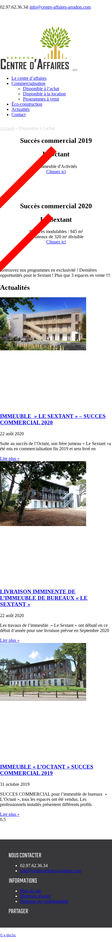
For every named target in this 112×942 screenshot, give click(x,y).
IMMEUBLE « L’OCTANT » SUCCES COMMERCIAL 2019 (46, 770)
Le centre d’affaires (29, 78)
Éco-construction (26, 104)
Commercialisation (28, 83)
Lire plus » (10, 458)
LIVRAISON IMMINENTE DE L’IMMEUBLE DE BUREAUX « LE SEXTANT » (44, 598)
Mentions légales (35, 896)
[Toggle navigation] (75, 70)
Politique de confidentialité (44, 901)
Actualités (20, 109)
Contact (18, 114)
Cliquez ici (56, 171)
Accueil (7, 128)
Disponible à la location (44, 93)
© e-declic (8, 935)
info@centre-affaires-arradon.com (60, 7)
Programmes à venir (41, 99)
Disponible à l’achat (41, 88)
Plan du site (30, 890)
